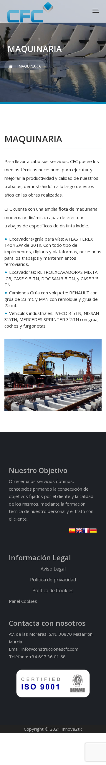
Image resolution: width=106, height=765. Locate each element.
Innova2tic (72, 729)
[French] (86, 530)
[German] (93, 530)
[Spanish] (72, 530)
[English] (79, 530)
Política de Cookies (53, 590)
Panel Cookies (23, 601)
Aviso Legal (53, 569)
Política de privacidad (53, 579)
